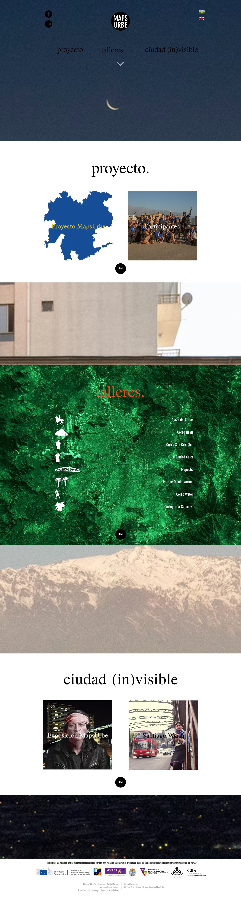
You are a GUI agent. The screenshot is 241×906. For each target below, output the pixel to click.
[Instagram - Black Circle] (48, 24)
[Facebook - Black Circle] (48, 14)
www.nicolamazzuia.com (109, 887)
